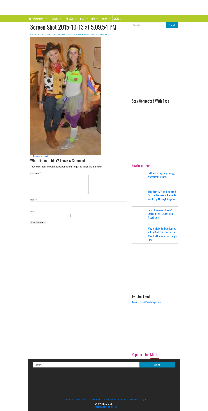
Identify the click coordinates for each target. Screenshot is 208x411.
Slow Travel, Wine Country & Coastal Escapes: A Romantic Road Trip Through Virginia (162, 195)
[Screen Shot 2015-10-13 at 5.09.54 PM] (65, 95)
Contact (122, 399)
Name (33, 199)
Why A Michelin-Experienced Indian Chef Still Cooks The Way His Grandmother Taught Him (163, 234)
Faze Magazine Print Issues (104, 407)
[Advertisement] (154, 73)
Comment (35, 173)
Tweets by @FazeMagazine (146, 302)
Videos (117, 18)
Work (104, 18)
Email (33, 211)
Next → (47, 156)
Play (82, 18)
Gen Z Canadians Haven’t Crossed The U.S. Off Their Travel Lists (161, 213)
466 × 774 (65, 34)
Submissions (110, 399)
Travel (54, 18)
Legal (143, 399)
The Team (81, 399)
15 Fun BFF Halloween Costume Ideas (90, 34)
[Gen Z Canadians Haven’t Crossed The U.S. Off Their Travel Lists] (139, 215)
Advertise (134, 399)
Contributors (95, 399)
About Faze (68, 399)
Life (93, 18)
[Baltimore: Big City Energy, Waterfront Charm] (139, 178)
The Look (69, 18)
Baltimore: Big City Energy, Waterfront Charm (161, 175)
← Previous (36, 156)
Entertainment (36, 18)
